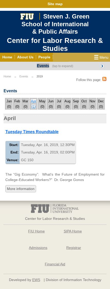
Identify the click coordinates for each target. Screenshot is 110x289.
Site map (55, 4)
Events (43, 66)
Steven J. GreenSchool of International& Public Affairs (55, 24)
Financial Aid (55, 264)
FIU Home (36, 231)
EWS (36, 280)
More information (21, 189)
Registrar (73, 248)
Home (7, 76)
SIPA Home (73, 231)
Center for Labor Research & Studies (55, 44)
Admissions (38, 248)
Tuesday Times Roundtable (32, 132)
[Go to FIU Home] (27, 15)
